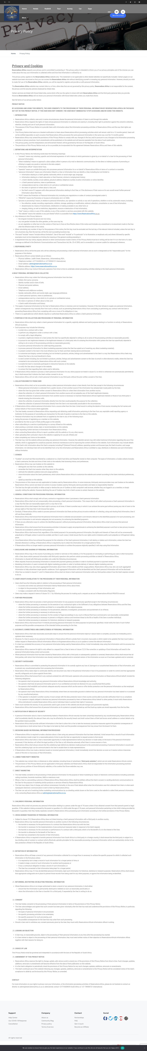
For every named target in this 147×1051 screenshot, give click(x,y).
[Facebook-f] (105, 1018)
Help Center (12, 1018)
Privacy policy (47, 1024)
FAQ (76, 1021)
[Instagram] (126, 1018)
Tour (59, 9)
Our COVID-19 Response (17, 1021)
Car (80, 9)
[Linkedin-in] (116, 1018)
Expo (90, 9)
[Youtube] (121, 1018)
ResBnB (48, 9)
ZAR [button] (109, 12)
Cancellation (13, 1024)
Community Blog (48, 1021)
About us (45, 1018)
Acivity (69, 9)
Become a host (118, 15)
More (24, 18)
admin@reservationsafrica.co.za (40, 264)
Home (24, 9)
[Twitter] (110, 1018)
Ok (122, 1048)
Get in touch (79, 1024)
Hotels (35, 9)
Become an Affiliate (81, 1027)
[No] (145, 1048)
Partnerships (79, 1018)
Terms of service (48, 1027)
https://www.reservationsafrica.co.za (44, 266)
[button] (116, 12)
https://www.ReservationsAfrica (84, 214)
